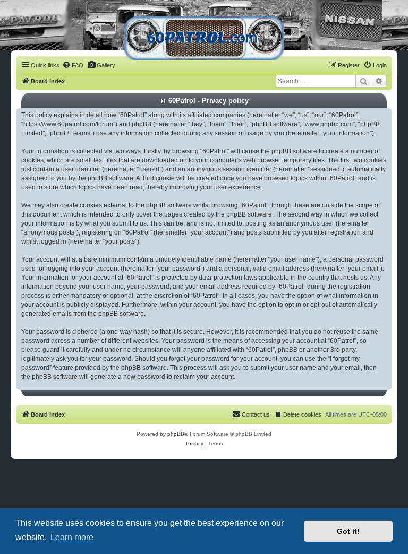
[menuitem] (72, 65)
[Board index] (204, 34)
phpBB (175, 434)
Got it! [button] (348, 531)
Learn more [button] (72, 537)
